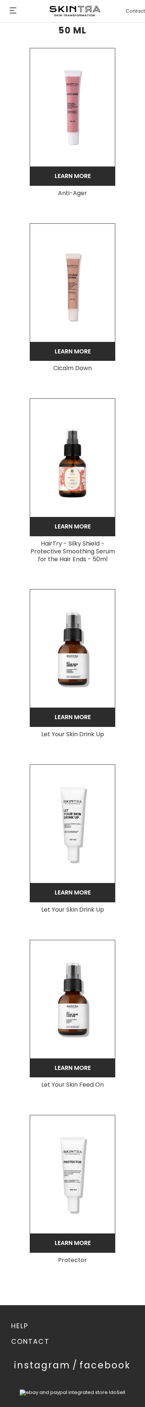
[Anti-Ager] (72, 107)
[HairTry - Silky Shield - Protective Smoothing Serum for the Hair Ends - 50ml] (72, 457)
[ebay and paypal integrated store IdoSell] (72, 1392)
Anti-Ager (72, 193)
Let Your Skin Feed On (72, 1085)
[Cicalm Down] (72, 282)
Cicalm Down (72, 368)
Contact (135, 11)
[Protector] (72, 1174)
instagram (42, 1365)
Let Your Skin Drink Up (72, 734)
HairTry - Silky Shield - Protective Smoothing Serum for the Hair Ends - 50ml (72, 551)
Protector (72, 1260)
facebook (105, 1365)
